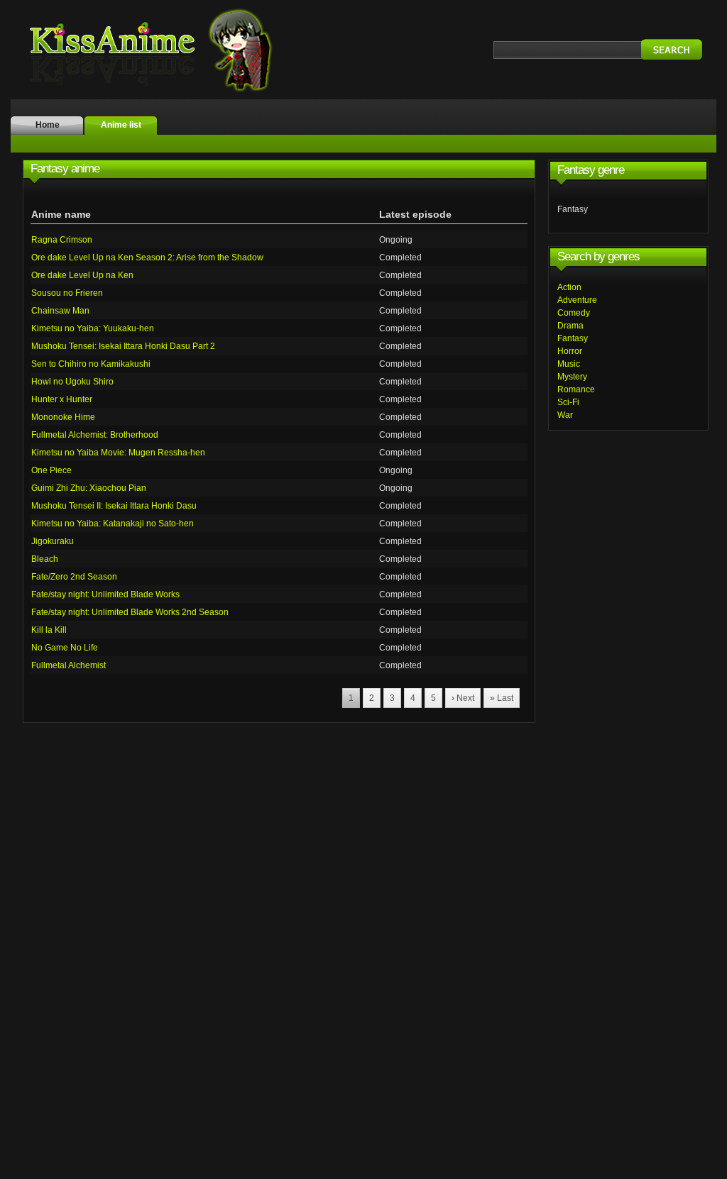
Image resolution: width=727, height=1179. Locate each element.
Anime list (121, 125)
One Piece (51, 470)
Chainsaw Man (60, 311)
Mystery (572, 377)
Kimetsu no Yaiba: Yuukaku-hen (92, 328)
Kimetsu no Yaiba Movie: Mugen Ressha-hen (118, 453)
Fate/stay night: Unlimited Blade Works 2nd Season (130, 612)
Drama (570, 326)
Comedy (573, 313)
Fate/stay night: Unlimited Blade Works (105, 594)
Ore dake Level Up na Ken (82, 275)
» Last (501, 698)
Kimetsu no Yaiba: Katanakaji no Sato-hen (112, 523)
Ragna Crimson (61, 240)
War (565, 415)
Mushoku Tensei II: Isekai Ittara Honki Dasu (114, 506)
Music (568, 364)
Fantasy (572, 338)
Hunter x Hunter (61, 399)
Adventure (577, 300)
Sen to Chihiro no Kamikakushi (91, 364)
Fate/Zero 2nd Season (74, 577)
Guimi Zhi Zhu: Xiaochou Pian (88, 488)
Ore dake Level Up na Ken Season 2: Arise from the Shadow (147, 257)
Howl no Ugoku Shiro (72, 382)
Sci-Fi (568, 402)
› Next (463, 698)
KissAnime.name (165, 49)
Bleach (44, 559)
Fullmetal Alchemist (68, 665)
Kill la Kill (49, 630)
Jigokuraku (52, 541)
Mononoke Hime (63, 417)
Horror (569, 351)
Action (569, 287)
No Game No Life (64, 648)
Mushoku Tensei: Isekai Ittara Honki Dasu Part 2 (123, 346)
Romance (576, 389)
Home (47, 125)
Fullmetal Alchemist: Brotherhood (94, 435)
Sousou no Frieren (67, 293)
